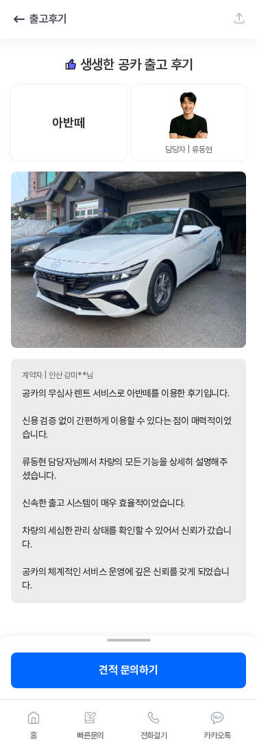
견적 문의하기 (128, 670)
